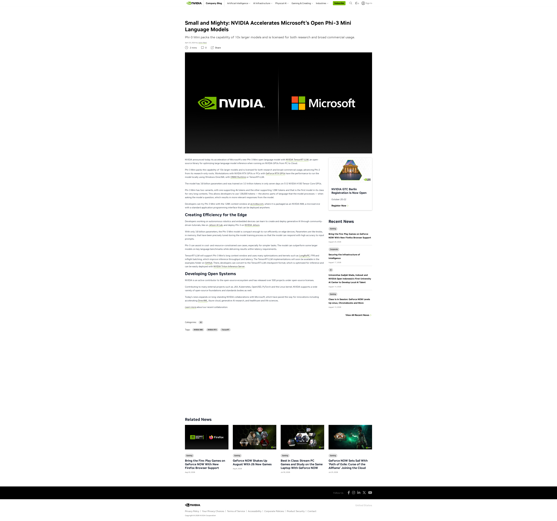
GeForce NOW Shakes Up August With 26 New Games (252, 462)
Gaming (333, 229)
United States (363, 505)
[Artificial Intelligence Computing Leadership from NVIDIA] (194, 3)
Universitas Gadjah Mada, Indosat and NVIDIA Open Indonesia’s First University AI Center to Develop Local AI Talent (350, 279)
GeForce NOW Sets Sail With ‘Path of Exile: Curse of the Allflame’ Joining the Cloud (348, 464)
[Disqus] (278, 372)
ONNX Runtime (238, 177)
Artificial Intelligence (237, 3)
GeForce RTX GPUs (275, 173)
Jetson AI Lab (216, 225)
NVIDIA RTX (212, 330)
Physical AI (280, 3)
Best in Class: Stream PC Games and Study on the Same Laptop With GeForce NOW (302, 464)
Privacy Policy (192, 511)
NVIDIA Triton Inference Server (229, 266)
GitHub (208, 262)
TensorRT (225, 330)
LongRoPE (304, 255)
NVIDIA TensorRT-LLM (297, 159)
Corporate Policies (274, 511)
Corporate (334, 249)
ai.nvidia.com (257, 204)
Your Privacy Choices (213, 511)
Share (218, 47)
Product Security (296, 511)
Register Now (338, 205)
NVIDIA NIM (198, 330)
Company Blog (214, 3)
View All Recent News (357, 315)
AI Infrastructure (261, 3)
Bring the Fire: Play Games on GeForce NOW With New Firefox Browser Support (205, 464)
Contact (312, 511)
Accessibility (254, 511)
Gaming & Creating (301, 3)
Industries (321, 3)
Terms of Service (236, 511)
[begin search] (351, 3)
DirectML (202, 300)
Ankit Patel (202, 43)
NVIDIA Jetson (252, 225)
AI (331, 270)
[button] (339, 3)
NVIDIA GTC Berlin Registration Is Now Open (349, 191)
